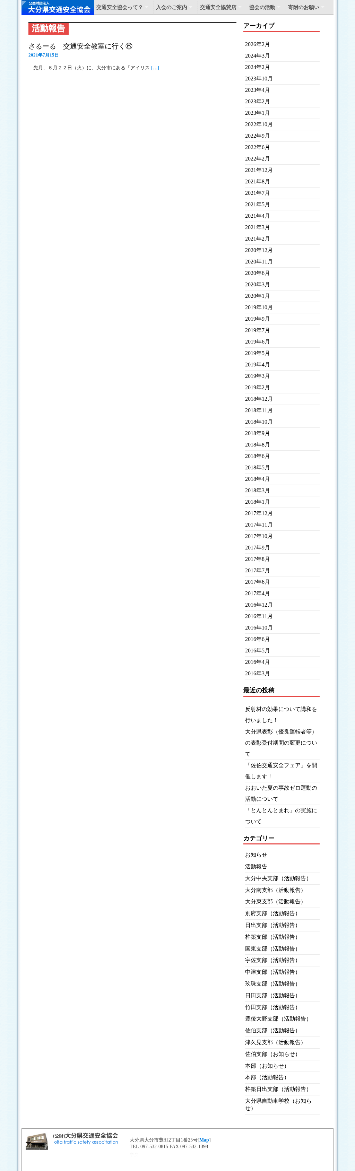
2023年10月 (259, 78)
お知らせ (256, 855)
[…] (155, 67)
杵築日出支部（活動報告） (278, 1089)
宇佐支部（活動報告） (273, 960)
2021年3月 (257, 227)
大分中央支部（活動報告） (278, 878)
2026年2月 (257, 44)
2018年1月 (257, 502)
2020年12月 (259, 250)
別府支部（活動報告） (273, 913)
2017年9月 (257, 547)
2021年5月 (257, 204)
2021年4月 (257, 216)
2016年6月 (257, 639)
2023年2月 (257, 101)
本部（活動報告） (267, 1077)
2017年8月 (257, 559)
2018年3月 (257, 490)
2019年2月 (257, 387)
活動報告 (256, 866)
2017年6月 (257, 582)
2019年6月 (257, 342)
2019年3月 (257, 376)
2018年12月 (259, 399)
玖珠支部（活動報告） (273, 984)
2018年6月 (257, 456)
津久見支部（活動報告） (275, 1042)
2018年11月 (259, 410)
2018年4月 (257, 479)
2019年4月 (257, 364)
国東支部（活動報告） (273, 949)
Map (204, 1140)
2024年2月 (257, 67)
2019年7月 (257, 330)
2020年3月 (257, 284)
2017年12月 (259, 513)
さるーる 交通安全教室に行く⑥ (80, 46)
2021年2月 (257, 239)
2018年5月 (257, 467)
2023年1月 (257, 113)
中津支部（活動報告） (273, 972)
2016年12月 (259, 605)
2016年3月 (257, 673)
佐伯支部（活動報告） (273, 1030)
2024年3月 (257, 56)
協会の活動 (262, 7)
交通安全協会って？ (119, 7)
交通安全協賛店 (218, 7)
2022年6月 (257, 147)
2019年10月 (259, 307)
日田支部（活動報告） (273, 995)
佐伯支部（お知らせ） (273, 1054)
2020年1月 (257, 296)
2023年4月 (257, 90)
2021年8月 (257, 181)
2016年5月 (257, 650)
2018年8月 (257, 445)
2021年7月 (257, 193)
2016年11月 (259, 616)
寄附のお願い (303, 7)
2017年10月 (259, 536)
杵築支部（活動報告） (273, 937)
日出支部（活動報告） (273, 925)
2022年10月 (259, 124)
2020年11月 (259, 261)
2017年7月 (257, 570)
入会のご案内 (171, 7)
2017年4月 (257, 593)
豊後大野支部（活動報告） (278, 1019)
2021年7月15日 (43, 55)
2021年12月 (259, 170)
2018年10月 (259, 422)
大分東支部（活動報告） (275, 901)
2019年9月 (257, 319)
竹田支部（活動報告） (273, 1007)
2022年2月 (257, 159)
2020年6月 (257, 273)
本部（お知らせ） (267, 1066)
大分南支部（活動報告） (275, 890)
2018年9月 (257, 433)
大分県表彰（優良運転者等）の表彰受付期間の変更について (281, 743)
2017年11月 (259, 525)
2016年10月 (259, 628)
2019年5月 (257, 353)
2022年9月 (257, 136)
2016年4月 (257, 662)
